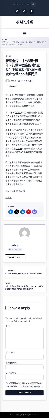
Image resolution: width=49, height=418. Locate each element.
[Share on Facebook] (10, 211)
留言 (8, 326)
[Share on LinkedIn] (22, 211)
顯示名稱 (10, 352)
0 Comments (13, 86)
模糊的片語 (24, 22)
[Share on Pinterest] (28, 211)
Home (4, 40)
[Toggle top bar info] (33, 4)
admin (13, 81)
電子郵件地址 (11, 363)
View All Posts (13, 257)
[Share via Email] (34, 211)
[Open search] (17, 11)
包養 (20, 116)
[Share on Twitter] (16, 211)
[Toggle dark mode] (24, 11)
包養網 (18, 112)
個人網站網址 (11, 373)
